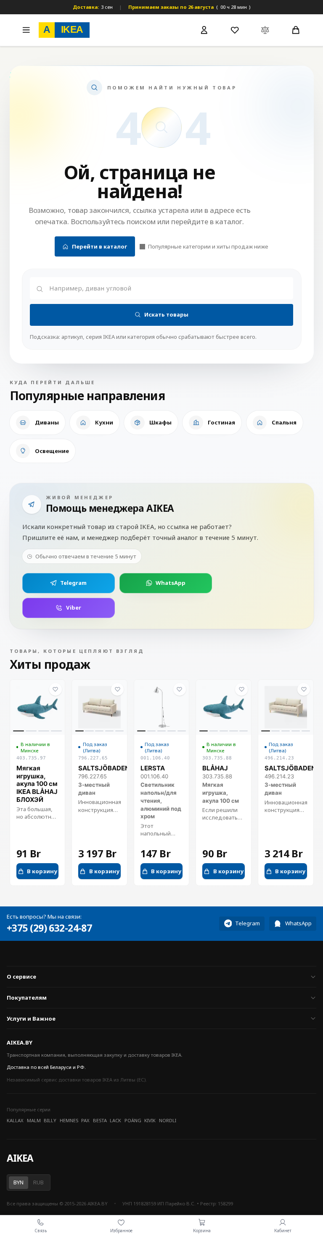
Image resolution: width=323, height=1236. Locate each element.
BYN (18, 1182)
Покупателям (27, 997)
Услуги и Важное (31, 1018)
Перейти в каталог (99, 246)
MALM (34, 1120)
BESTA (100, 1120)
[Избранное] (234, 30)
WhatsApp (170, 583)
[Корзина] (295, 30)
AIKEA (20, 1158)
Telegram (73, 583)
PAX (85, 1120)
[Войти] (204, 30)
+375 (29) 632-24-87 (49, 928)
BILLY (50, 1120)
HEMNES (69, 1120)
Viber (73, 607)
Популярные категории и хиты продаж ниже (208, 246)
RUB (38, 1182)
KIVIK (150, 1120)
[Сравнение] (265, 30)
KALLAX (15, 1120)
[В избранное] (55, 689)
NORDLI (167, 1120)
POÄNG (132, 1120)
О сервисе (21, 976)
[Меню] (26, 30)
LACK (115, 1120)
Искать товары (166, 314)
